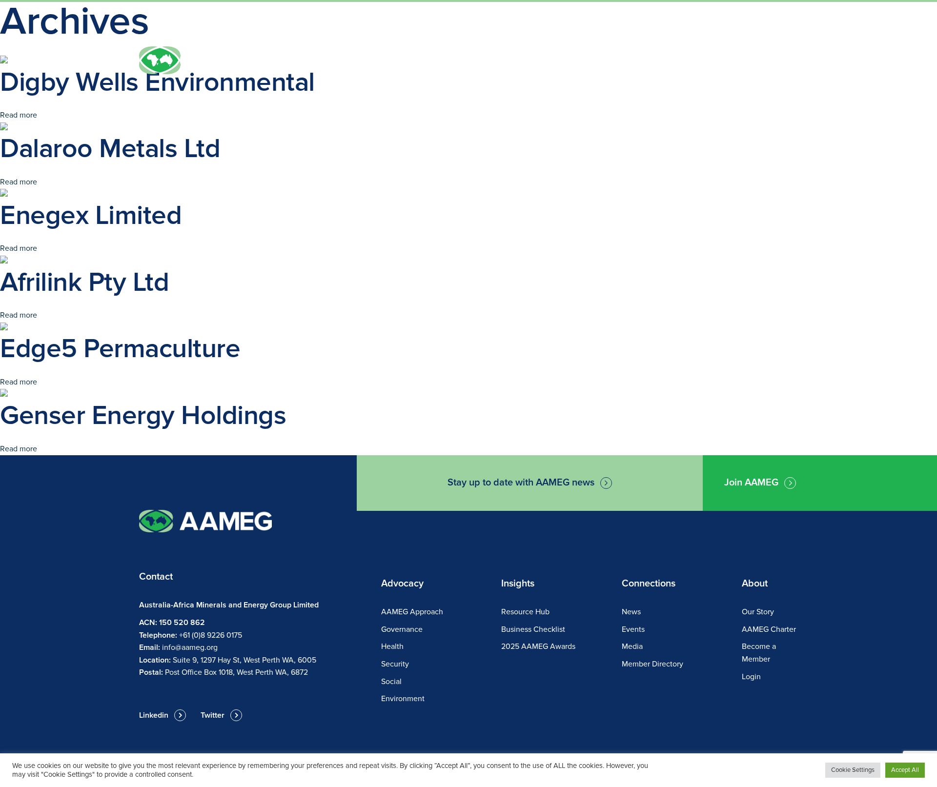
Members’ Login (706, 25)
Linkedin (153, 715)
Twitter (212, 715)
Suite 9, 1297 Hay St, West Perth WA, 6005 (244, 660)
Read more (18, 115)
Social (391, 681)
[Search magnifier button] (573, 24)
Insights (587, 62)
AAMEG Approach (412, 612)
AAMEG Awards (661, 62)
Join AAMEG (759, 62)
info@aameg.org (190, 647)
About (404, 62)
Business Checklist (533, 629)
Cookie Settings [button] (853, 770)
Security (395, 664)
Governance (402, 629)
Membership (467, 62)
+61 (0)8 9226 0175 (210, 635)
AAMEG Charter (769, 629)
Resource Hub (525, 612)
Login (751, 677)
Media (632, 646)
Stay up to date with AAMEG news (521, 482)
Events (532, 62)
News (752, 25)
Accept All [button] (905, 770)
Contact (786, 25)
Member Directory (652, 664)
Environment (403, 699)
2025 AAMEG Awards (538, 646)
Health (392, 646)
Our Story (758, 612)
